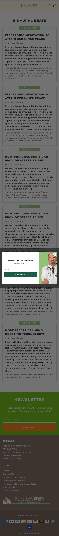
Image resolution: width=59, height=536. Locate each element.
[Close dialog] (55, 254)
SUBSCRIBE (20, 274)
